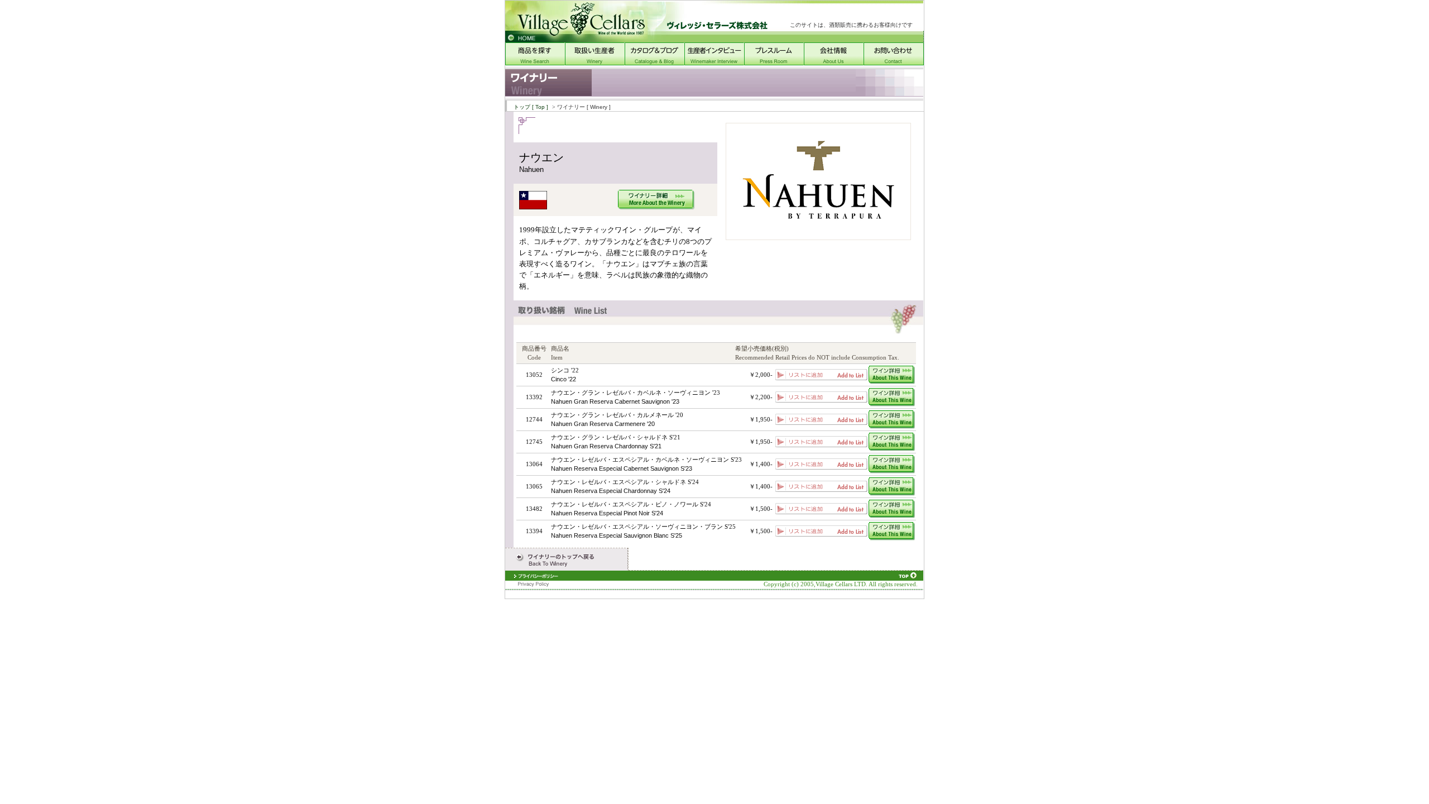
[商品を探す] (535, 63)
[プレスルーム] (774, 63)
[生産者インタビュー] (714, 63)
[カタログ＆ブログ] (654, 63)
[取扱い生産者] (595, 63)
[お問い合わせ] (894, 63)
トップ (531, 107)
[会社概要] (834, 63)
